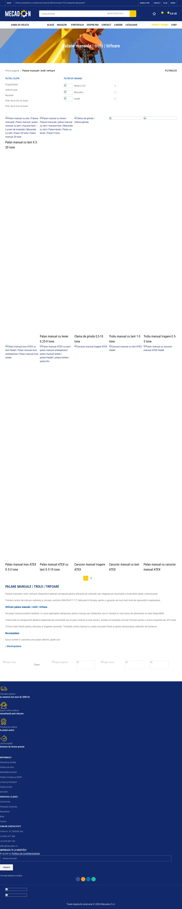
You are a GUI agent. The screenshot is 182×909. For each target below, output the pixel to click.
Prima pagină (12, 70)
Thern (37, 664)
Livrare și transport (8, 782)
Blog (2, 816)
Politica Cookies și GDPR (11, 777)
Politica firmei (6, 787)
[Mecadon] (134, 665)
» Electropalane (13, 646)
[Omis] (110, 665)
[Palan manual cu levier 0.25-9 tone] (56, 225)
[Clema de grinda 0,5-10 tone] (90, 225)
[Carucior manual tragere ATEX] (90, 453)
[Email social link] (128, 3)
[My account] (147, 14)
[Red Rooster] (86, 665)
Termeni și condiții (8, 762)
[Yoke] (12, 665)
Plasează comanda (8, 807)
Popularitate (11, 84)
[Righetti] (61, 665)
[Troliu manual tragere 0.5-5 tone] (160, 225)
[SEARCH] (133, 13)
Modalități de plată (8, 772)
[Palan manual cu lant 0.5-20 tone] (21, 128)
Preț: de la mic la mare (16, 100)
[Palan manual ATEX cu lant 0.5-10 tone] (56, 453)
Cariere (3, 821)
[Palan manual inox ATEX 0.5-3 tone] (21, 453)
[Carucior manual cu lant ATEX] (125, 453)
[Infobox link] (85, 692)
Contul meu (5, 802)
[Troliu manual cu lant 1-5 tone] (125, 225)
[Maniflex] (159, 665)
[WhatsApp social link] (135, 3)
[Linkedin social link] (131, 3)
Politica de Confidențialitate (26, 853)
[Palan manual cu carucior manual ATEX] (160, 453)
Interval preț (11, 89)
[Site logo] (18, 13)
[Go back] (58, 46)
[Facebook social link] (124, 3)
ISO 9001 (4, 792)
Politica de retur (7, 767)
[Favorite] (154, 14)
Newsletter (5, 811)
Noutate (9, 95)
